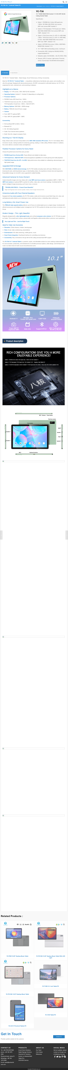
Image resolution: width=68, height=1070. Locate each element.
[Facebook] (55, 1056)
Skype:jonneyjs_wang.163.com (9, 1056)
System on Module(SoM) (25, 1056)
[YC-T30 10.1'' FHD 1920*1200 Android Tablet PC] (16, 25)
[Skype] (65, 1056)
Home (44, 6)
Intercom (48, 6)
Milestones (39, 1054)
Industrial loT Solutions (24, 1054)
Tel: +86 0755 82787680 (7, 1050)
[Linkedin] (60, 1056)
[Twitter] (57, 1056)
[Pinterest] (62, 1056)
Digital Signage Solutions (25, 1052)
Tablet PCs (21, 1058)
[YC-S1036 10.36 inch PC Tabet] (1, 535)
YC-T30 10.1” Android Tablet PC (11, 5)
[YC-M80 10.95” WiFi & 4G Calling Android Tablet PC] (66, 535)
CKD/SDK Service (23, 1060)
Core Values (39, 1052)
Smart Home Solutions (24, 1050)
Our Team (38, 1050)
